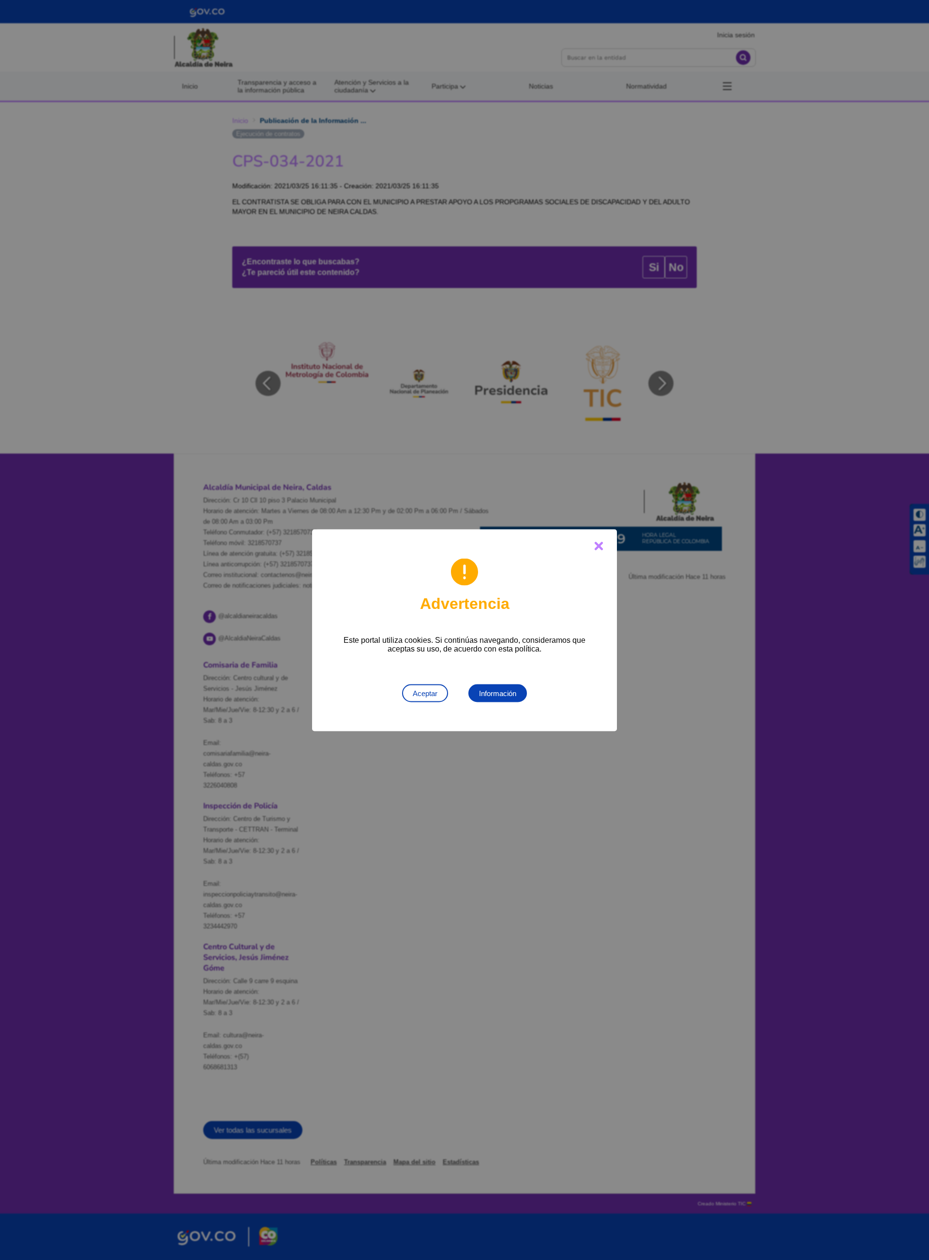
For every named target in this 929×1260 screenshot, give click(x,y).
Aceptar (425, 693)
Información (497, 693)
